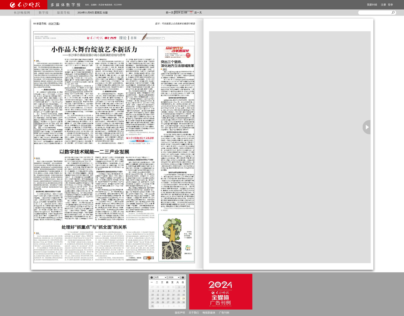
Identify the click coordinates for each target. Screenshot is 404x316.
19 (163, 298)
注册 (383, 4)
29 (178, 302)
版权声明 (180, 312)
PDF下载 (54, 23)
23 (183, 298)
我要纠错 (372, 4)
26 (163, 302)
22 (178, 298)
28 (173, 302)
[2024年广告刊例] (220, 292)
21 (173, 298)
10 (152, 295)
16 (183, 295)
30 (183, 302)
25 (158, 302)
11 (158, 295)
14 (173, 295)
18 (158, 298)
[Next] (183, 277)
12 (163, 295)
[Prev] (152, 277)
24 (152, 302)
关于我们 (194, 312)
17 (152, 298)
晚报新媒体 (209, 312)
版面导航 (63, 12)
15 (178, 295)
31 (152, 306)
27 (168, 302)
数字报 (44, 12)
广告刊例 (224, 312)
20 (168, 298)
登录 (390, 4)
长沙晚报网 (22, 12)
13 (168, 295)
